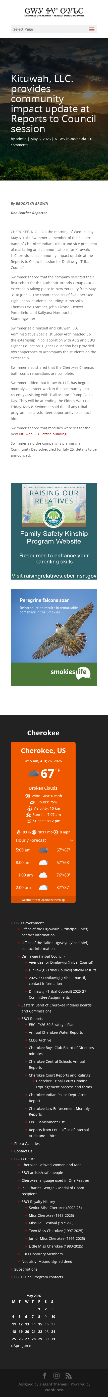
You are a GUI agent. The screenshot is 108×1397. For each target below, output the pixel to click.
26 (21, 1338)
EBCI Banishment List (47, 1122)
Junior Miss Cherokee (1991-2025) (57, 1238)
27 (27, 1338)
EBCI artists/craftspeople (42, 1172)
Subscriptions (25, 1269)
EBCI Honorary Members (42, 1254)
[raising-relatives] (54, 578)
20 (27, 1331)
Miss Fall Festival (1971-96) (51, 1222)
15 (40, 1324)
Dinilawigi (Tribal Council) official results (62, 970)
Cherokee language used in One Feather (55, 1180)
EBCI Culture (24, 1158)
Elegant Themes (53, 1384)
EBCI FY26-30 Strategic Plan (52, 1024)
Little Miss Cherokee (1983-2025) (56, 1246)
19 (21, 1331)
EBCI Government (29, 923)
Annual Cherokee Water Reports (56, 1032)
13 (27, 1324)
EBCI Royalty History (38, 1201)
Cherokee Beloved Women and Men (52, 1164)
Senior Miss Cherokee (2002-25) (55, 1207)
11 (14, 1324)
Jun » (27, 1345)
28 (34, 1338)
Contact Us (23, 1151)
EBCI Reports (32, 1018)
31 (53, 1338)
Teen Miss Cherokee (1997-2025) (56, 1230)
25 (14, 1338)
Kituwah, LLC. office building (43, 434)
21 (34, 1331)
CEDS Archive (40, 1040)
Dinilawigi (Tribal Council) (43, 956)
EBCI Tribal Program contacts (38, 1277)
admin (21, 138)
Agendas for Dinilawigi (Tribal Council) (61, 962)
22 (40, 1331)
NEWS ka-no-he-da (70, 138)
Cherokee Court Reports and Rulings (59, 1075)
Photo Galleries (27, 1143)
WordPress (54, 1389)
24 (53, 1331)
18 (14, 1331)
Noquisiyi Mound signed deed (47, 1261)
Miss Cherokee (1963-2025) (51, 1215)
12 (21, 1324)
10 (53, 1316)
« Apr (15, 1345)
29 (40, 1338)
